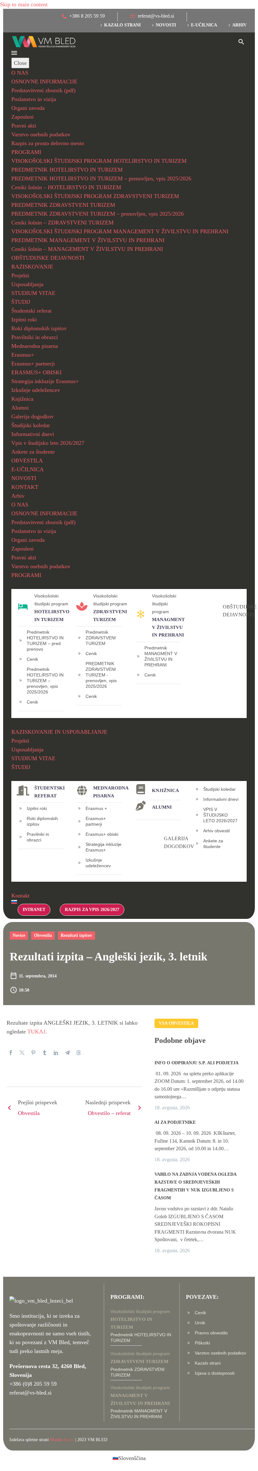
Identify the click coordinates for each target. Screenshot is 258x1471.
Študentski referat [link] (31, 311)
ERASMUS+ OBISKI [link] (36, 372)
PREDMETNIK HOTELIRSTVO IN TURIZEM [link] (67, 170)
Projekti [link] (20, 275)
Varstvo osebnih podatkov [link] (40, 134)
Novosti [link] (166, 25)
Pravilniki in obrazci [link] (34, 337)
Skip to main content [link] (24, 4)
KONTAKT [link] (24, 487)
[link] (83, 16)
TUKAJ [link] (36, 1031)
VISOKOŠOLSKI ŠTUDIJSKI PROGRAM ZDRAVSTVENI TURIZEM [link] (95, 196)
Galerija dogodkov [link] (32, 416)
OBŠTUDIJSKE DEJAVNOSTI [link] (47, 258)
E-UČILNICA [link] (27, 469)
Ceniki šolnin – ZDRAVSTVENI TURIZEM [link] (62, 222)
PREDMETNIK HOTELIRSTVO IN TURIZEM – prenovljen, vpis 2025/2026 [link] (101, 178)
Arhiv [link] (239, 25)
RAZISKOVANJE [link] (32, 266)
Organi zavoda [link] (28, 108)
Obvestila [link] (43, 935)
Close (20, 63)
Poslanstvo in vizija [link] (33, 99)
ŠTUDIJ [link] (20, 302)
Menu (14, 53)
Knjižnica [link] (22, 399)
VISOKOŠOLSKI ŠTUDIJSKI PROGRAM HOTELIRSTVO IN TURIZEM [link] (99, 161)
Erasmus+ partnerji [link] (33, 363)
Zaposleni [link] (22, 117)
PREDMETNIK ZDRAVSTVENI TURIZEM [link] (63, 205)
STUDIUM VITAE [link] (33, 293)
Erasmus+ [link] (22, 355)
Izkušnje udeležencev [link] (35, 390)
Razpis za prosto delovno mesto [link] (47, 143)
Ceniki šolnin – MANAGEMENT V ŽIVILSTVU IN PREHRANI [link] (87, 249)
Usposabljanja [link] (27, 284)
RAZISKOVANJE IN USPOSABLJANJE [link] (59, 732)
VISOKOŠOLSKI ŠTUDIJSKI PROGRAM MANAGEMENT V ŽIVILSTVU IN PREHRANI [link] (119, 231)
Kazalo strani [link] (122, 25)
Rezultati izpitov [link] (76, 935)
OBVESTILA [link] (27, 460)
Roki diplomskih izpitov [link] (39, 328)
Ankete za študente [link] (33, 452)
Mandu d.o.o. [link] (62, 1439)
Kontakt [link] (20, 895)
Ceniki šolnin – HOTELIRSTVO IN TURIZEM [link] (66, 187)
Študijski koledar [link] (30, 425)
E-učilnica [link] (204, 25)
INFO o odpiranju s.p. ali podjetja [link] (196, 1063)
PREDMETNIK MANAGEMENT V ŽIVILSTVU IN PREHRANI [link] (88, 240)
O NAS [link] (19, 73)
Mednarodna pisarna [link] (34, 346)
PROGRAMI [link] (26, 152)
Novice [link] (19, 935)
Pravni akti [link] (23, 125)
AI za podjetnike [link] (175, 1122)
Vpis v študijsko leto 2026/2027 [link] (47, 443)
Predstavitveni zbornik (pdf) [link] (43, 90)
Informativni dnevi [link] (32, 434)
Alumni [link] (20, 408)
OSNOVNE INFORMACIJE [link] (44, 81)
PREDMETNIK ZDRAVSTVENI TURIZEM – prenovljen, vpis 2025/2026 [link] (97, 214)
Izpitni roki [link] (24, 319)
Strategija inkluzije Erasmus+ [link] (45, 381)
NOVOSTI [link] (23, 478)
